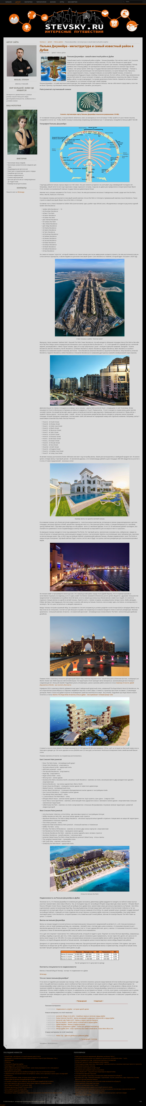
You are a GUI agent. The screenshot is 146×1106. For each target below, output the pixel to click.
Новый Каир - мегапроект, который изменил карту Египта (23, 1056)
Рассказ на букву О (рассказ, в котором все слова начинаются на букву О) (97, 1081)
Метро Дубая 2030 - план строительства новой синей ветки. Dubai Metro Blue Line (84, 1029)
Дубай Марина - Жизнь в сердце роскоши (70, 1024)
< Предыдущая (81, 1001)
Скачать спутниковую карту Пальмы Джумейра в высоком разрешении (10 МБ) (89, 114)
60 (141, 1101)
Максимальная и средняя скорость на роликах (89, 1070)
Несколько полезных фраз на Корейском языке (90, 1091)
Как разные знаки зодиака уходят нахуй (87, 1068)
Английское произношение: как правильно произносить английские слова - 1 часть (101, 1058)
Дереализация (9, 1060)
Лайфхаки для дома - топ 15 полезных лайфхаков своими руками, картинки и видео (101, 1093)
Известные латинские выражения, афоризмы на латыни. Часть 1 (95, 1056)
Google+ (2, 1105)
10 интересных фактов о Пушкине (85, 1073)
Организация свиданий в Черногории (16, 1091)
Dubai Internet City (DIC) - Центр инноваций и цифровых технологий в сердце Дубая (85, 1018)
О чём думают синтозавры (13, 1070)
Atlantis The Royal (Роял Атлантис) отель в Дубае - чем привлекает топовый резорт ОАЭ (83, 695)
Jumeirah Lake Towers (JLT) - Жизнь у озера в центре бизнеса (77, 1020)
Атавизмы (8, 1062)
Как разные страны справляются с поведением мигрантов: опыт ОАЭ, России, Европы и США (33, 1093)
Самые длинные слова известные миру (87, 1083)
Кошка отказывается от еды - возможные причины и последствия (95, 1060)
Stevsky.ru (43, 42)
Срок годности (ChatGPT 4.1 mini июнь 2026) (18, 1085)
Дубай (50, 42)
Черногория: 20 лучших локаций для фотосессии (20, 1079)
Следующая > (98, 1001)
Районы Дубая (58, 42)
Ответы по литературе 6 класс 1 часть (86, 1085)
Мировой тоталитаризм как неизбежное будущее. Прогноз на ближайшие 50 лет (30, 1072)
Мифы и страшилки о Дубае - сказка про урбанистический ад (77, 1026)
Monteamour (9, 1075)
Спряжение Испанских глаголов (85, 1066)
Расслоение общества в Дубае (14, 1064)
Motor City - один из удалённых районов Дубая (72, 1035)
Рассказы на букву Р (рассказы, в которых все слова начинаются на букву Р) (98, 1075)
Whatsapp (43, 974)
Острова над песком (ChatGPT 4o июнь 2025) (18, 1087)
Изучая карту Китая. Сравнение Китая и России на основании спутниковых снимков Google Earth (105, 1089)
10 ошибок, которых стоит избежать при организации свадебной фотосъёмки (29, 1081)
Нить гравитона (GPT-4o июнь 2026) (16, 1089)
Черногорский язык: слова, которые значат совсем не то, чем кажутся (26, 1077)
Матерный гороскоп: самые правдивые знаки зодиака (92, 1062)
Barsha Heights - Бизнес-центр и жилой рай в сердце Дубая (76, 1022)
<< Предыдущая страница (88, 1039)
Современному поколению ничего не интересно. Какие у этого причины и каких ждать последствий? (36, 1073)
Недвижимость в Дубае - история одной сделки (72, 1009)
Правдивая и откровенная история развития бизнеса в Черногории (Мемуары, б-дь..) (31, 1058)
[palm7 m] (90, 154)
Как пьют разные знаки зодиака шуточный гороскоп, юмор (93, 1087)
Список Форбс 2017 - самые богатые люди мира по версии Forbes (95, 1072)
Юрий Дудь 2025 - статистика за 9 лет (16, 1066)
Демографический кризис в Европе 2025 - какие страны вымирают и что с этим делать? (32, 1068)
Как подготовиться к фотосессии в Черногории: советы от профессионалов (28, 1083)
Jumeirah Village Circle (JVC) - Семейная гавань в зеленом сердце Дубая (80, 1016)
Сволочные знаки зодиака (83, 1095)
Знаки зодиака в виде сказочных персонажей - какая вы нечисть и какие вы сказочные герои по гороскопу (108, 1064)
